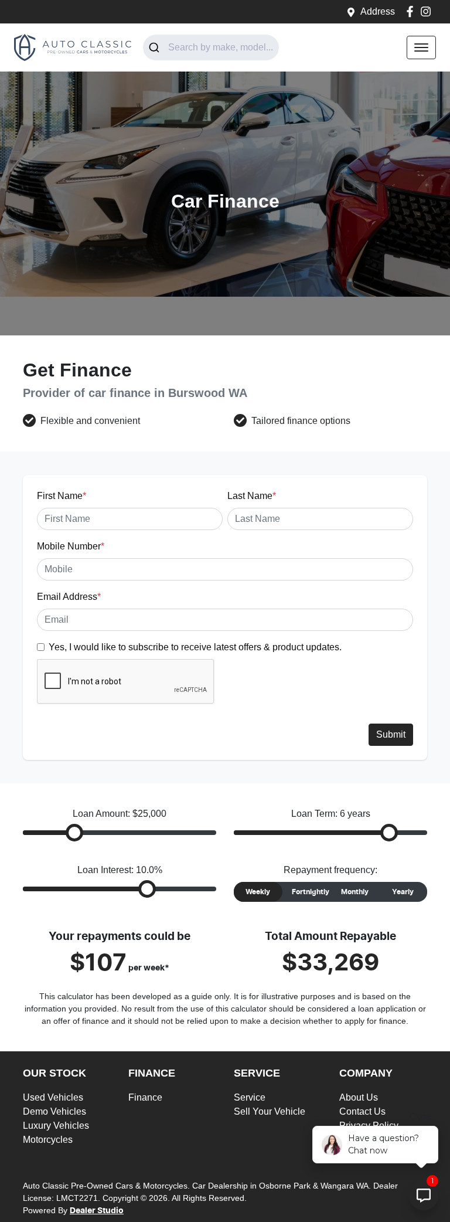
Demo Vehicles (54, 1111)
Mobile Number (70, 546)
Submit (390, 734)
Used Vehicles (53, 1097)
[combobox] (211, 47)
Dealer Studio (97, 1211)
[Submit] (155, 47)
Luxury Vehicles (56, 1126)
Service (249, 1097)
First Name (61, 496)
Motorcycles (48, 1140)
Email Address (69, 597)
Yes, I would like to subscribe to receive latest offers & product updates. (195, 647)
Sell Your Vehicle (269, 1111)
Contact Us (362, 1111)
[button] (421, 47)
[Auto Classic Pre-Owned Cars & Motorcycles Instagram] (428, 11)
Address (377, 11)
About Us (358, 1097)
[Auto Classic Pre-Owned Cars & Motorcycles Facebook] (412, 11)
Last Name (251, 496)
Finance (145, 1097)
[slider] (74, 832)
